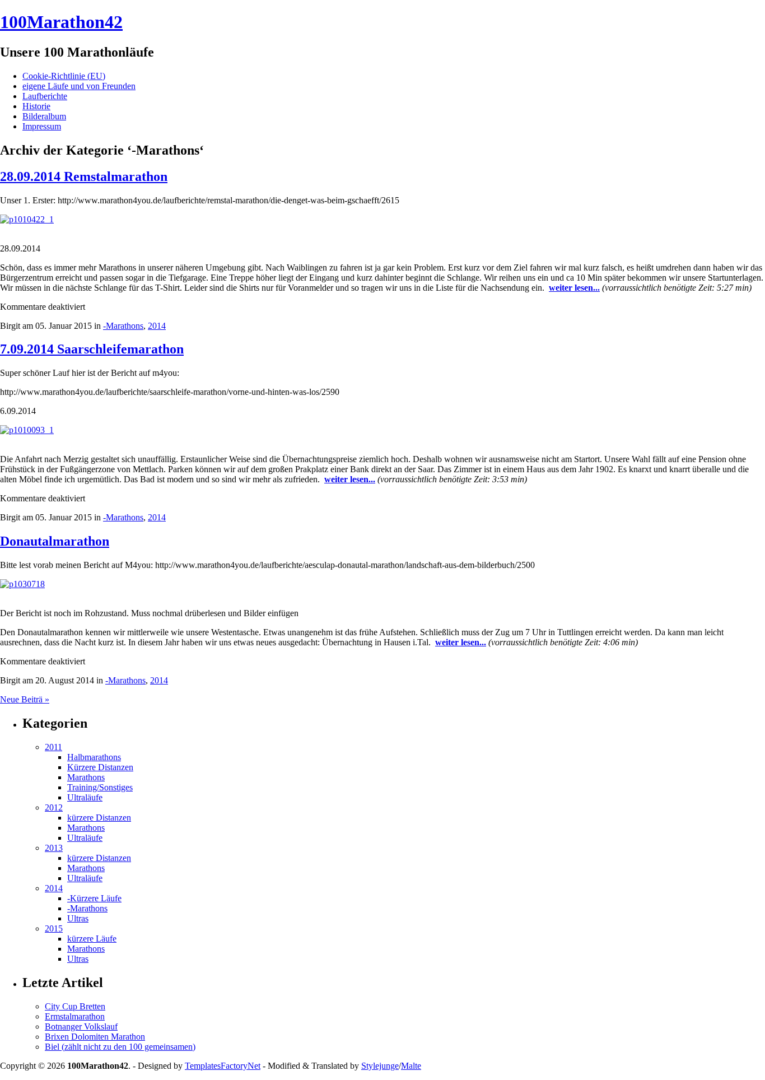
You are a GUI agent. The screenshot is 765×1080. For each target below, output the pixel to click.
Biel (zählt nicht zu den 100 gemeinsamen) (120, 1046)
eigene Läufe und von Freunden (79, 86)
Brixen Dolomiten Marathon (95, 1036)
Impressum (41, 126)
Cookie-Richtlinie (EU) (63, 76)
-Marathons (123, 325)
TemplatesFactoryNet (222, 1065)
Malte (411, 1065)
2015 (54, 928)
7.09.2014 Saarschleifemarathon (92, 349)
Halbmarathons (94, 757)
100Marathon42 (61, 22)
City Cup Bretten (75, 1006)
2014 (157, 325)
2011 (53, 747)
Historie (36, 106)
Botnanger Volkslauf (81, 1026)
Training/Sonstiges (100, 787)
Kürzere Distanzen (100, 767)
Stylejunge (380, 1065)
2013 (54, 848)
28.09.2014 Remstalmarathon (83, 176)
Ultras (77, 918)
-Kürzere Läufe (94, 898)
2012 (54, 807)
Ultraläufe (84, 797)
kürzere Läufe (91, 938)
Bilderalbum (44, 116)
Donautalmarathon (54, 541)
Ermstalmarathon (75, 1016)
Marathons (86, 777)
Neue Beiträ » (24, 699)
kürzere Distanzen (99, 817)
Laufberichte (44, 96)
